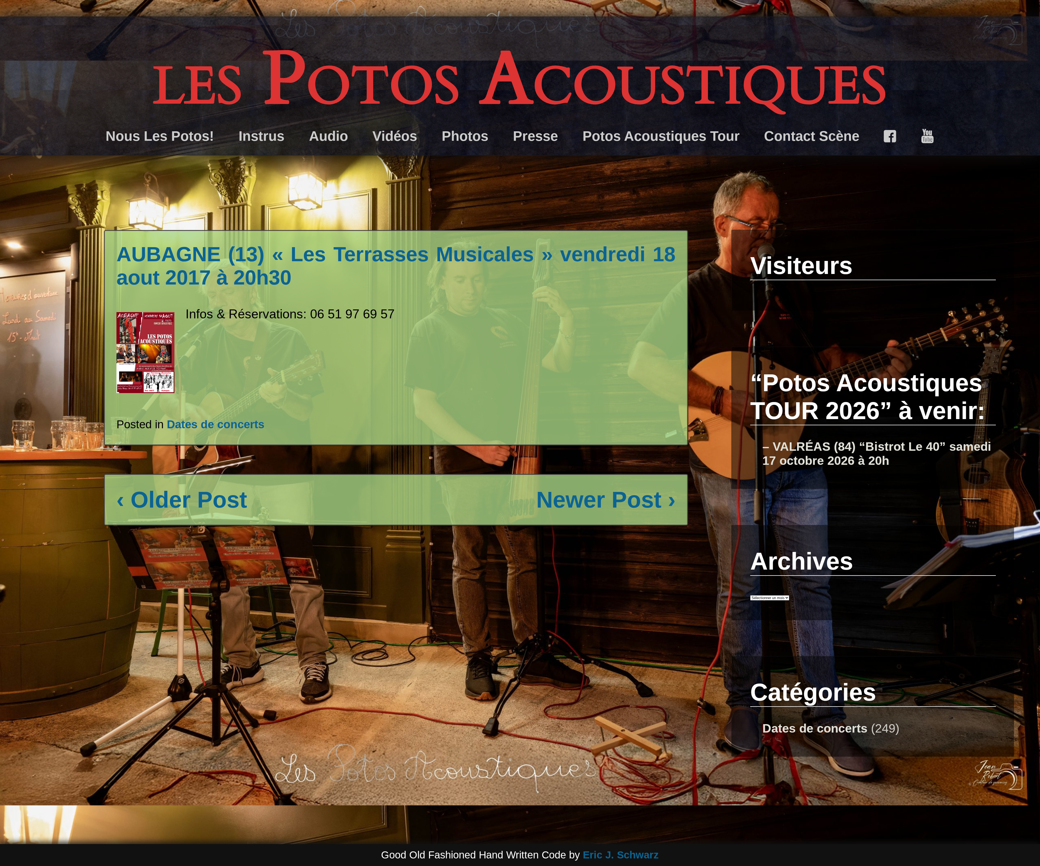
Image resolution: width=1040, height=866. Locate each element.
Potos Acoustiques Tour (661, 136)
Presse (535, 136)
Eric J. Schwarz (621, 855)
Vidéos (394, 136)
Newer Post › (605, 499)
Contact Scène (811, 136)
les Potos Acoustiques (520, 80)
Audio (328, 136)
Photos (465, 136)
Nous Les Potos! (160, 136)
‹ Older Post (181, 499)
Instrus (261, 136)
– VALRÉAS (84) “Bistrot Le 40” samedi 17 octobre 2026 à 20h (876, 454)
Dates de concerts (215, 424)
